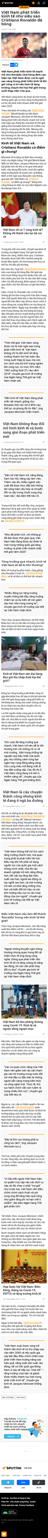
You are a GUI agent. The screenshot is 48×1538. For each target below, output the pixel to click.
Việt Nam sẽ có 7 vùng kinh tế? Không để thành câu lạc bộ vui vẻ (23, 233)
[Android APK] (9, 1512)
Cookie (33, 1501)
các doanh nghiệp (24, 1107)
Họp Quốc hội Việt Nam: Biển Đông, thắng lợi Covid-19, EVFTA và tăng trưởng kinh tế (22, 1290)
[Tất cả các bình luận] (4, 1534)
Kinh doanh (21, 1397)
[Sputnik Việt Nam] (8, 4)
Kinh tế (37, 1475)
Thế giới (16, 1475)
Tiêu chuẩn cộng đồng (19, 1501)
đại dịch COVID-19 (14, 521)
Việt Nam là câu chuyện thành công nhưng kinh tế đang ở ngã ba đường (23, 796)
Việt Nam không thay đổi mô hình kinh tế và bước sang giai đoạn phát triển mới (24, 430)
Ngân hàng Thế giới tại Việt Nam (23, 818)
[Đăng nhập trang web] (38, 3)
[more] (43, 242)
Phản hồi (5, 1501)
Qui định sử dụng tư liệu (20, 1498)
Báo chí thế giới (8, 1397)
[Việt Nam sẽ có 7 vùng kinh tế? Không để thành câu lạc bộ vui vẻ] (24, 209)
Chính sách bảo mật (9, 1505)
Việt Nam (5, 1475)
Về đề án (5, 1498)
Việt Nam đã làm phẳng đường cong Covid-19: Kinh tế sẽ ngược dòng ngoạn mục (23, 1025)
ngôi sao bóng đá (33, 1322)
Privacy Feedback (26, 1505)
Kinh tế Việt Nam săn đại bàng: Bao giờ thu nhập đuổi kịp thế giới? (23, 677)
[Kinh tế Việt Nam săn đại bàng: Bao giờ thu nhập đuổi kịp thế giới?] (24, 653)
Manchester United (35, 269)
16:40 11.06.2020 (8, 29)
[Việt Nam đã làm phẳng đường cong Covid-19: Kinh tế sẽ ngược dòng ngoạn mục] (24, 1002)
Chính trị (27, 1475)
